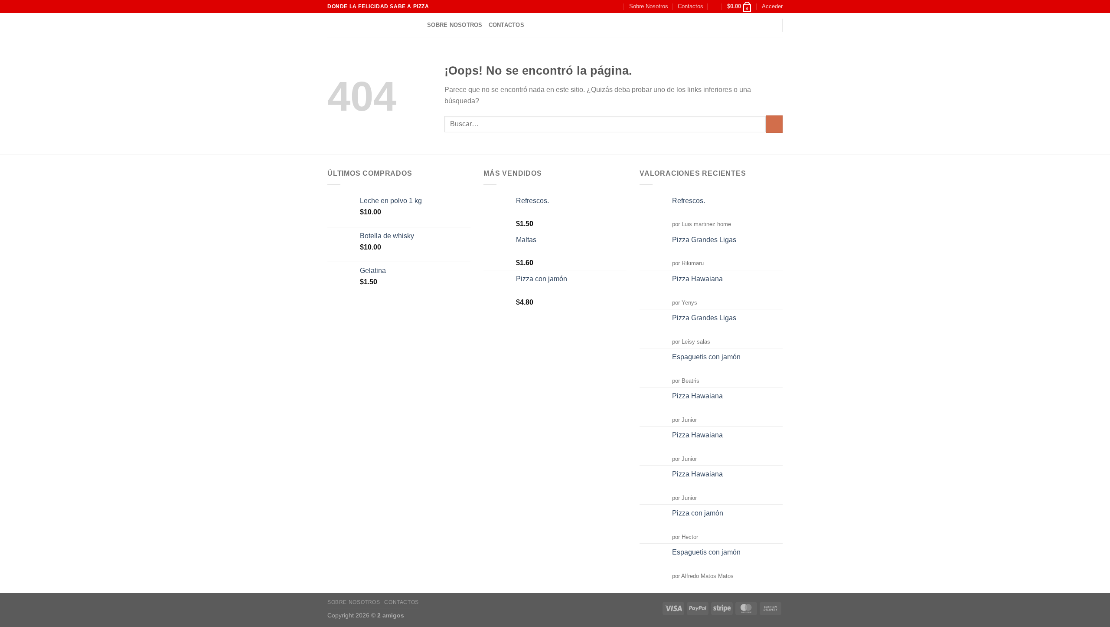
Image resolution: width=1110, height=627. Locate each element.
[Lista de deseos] (715, 6)
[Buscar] (616, 6)
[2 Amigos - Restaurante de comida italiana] (370, 25)
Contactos (690, 6)
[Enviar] (774, 123)
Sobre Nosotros (648, 6)
